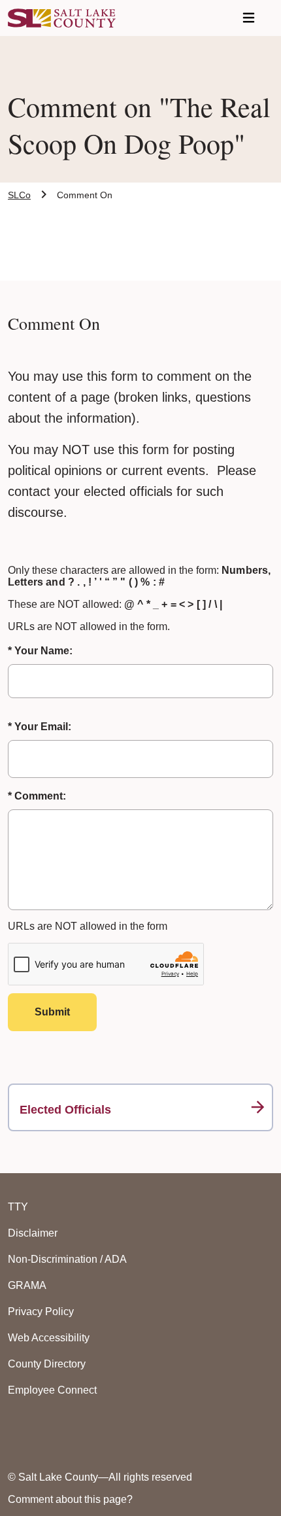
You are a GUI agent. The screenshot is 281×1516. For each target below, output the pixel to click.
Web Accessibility (49, 1337)
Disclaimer (33, 1233)
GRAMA (27, 1285)
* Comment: (37, 796)
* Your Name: (40, 650)
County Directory (47, 1363)
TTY (18, 1206)
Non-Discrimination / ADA (67, 1259)
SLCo (19, 195)
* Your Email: (39, 726)
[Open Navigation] (248, 18)
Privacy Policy (41, 1311)
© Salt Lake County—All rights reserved (100, 1477)
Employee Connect (52, 1390)
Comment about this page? (70, 1499)
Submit (52, 1011)
